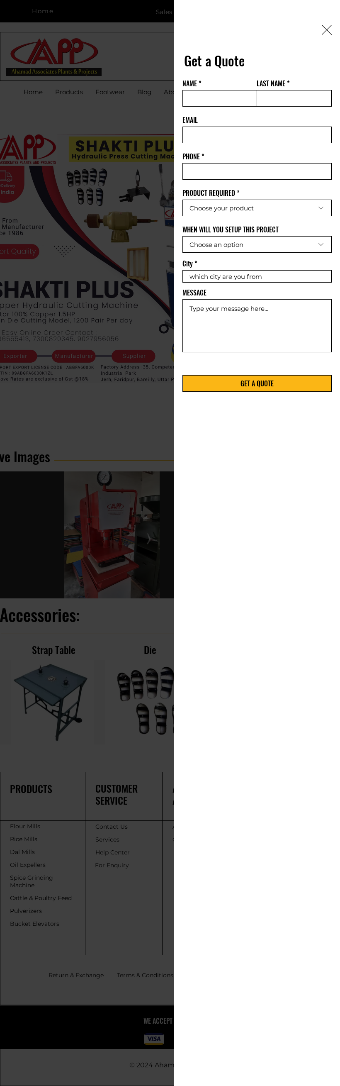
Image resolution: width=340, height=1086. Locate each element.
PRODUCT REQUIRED (208, 193)
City (187, 263)
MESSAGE (194, 292)
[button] (327, 30)
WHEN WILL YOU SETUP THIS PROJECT (230, 229)
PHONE (191, 156)
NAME (189, 83)
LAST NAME (271, 83)
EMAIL (190, 120)
